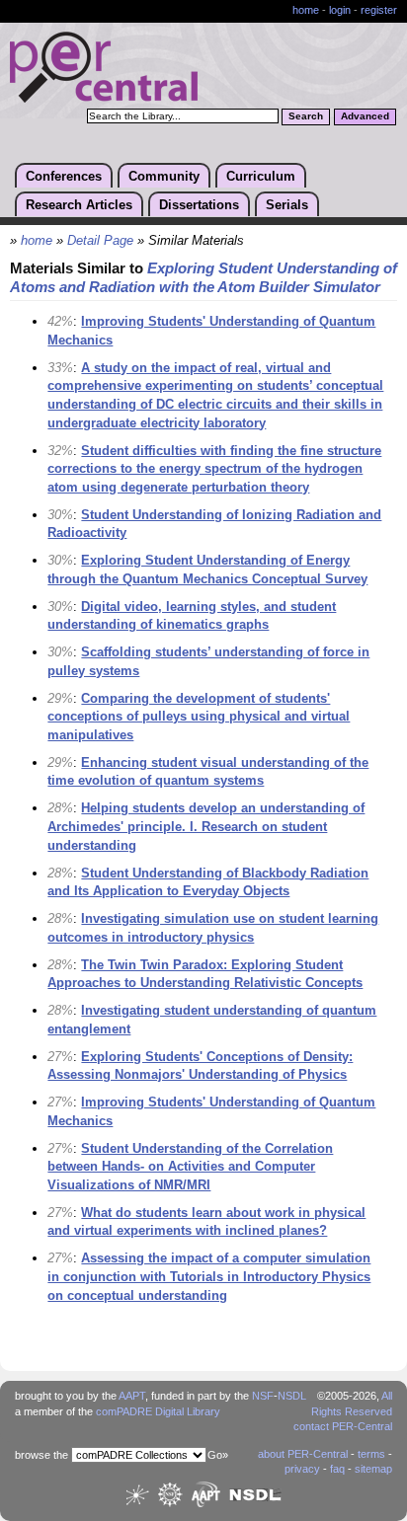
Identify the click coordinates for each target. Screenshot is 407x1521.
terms (371, 1454)
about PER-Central (303, 1454)
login (340, 10)
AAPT (132, 1396)
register (379, 10)
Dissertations (199, 204)
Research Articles (79, 204)
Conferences (64, 176)
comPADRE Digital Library (158, 1411)
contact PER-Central (342, 1426)
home (305, 10)
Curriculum (260, 176)
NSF (263, 1396)
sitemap (373, 1469)
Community (164, 176)
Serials (287, 204)
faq (337, 1469)
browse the (41, 1455)
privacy (302, 1469)
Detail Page (100, 241)
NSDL (292, 1396)
